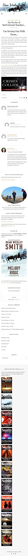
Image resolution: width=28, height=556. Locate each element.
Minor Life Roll (10, 326)
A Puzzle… (9, 314)
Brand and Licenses (11, 308)
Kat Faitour (10, 148)
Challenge (10, 20)
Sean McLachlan (4, 320)
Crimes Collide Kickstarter (7, 65)
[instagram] (13, 553)
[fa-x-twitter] (11, 553)
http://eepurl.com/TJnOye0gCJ (8, 179)
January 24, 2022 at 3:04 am (12, 107)
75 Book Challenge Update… (18, 329)
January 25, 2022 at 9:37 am (12, 149)
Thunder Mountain (7, 282)
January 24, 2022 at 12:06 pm (15, 124)
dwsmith (5, 97)
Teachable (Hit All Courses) (7, 221)
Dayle (2, 317)
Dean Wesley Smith (14, 4)
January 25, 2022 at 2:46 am (12, 136)
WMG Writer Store (11, 225)
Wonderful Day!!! (5, 343)
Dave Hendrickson (12, 135)
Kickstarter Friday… (5, 337)
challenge (4, 94)
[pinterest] (15, 553)
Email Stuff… (4, 346)
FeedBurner (17, 299)
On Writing (17, 20)
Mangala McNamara (5, 329)
